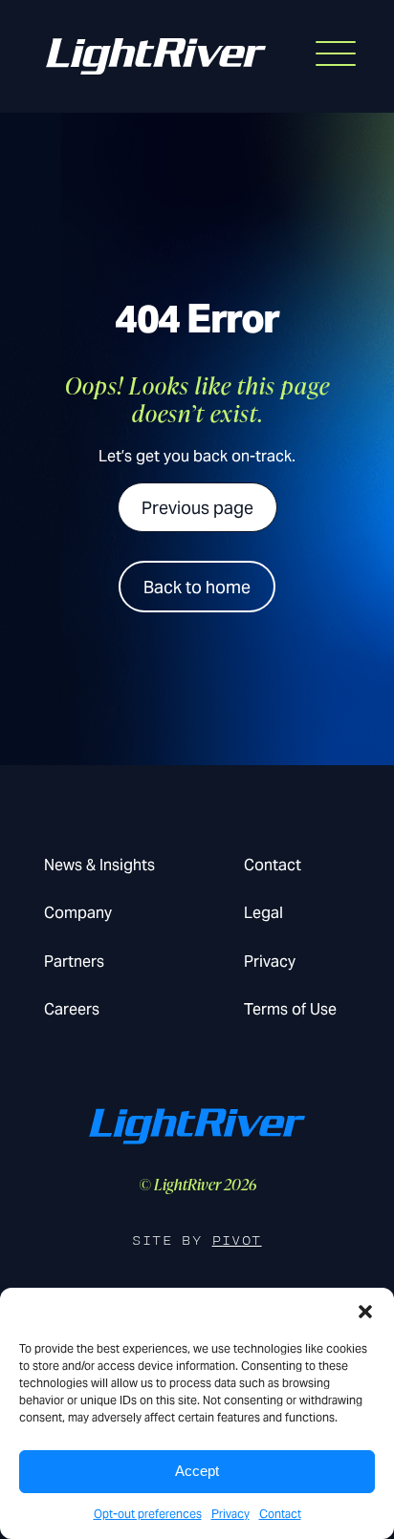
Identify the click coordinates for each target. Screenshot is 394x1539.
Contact (280, 1514)
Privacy (230, 1514)
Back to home (197, 587)
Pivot (237, 1240)
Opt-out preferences (148, 1514)
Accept (197, 1471)
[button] (365, 1311)
